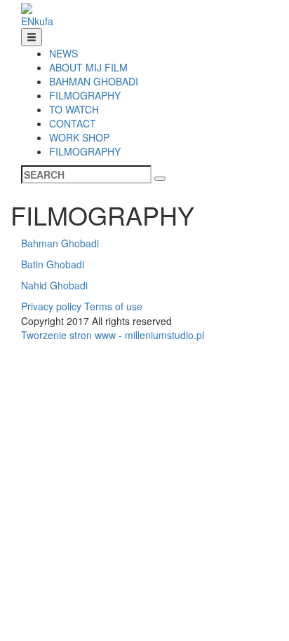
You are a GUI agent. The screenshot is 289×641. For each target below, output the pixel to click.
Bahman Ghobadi (60, 243)
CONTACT (72, 123)
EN (27, 21)
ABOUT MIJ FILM (88, 67)
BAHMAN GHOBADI (93, 81)
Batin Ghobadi (52, 264)
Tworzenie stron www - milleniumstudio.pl (112, 335)
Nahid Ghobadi (54, 285)
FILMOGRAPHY (85, 95)
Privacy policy (51, 306)
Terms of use (113, 306)
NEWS (63, 53)
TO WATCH (74, 109)
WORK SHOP (79, 137)
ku (39, 21)
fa (49, 21)
